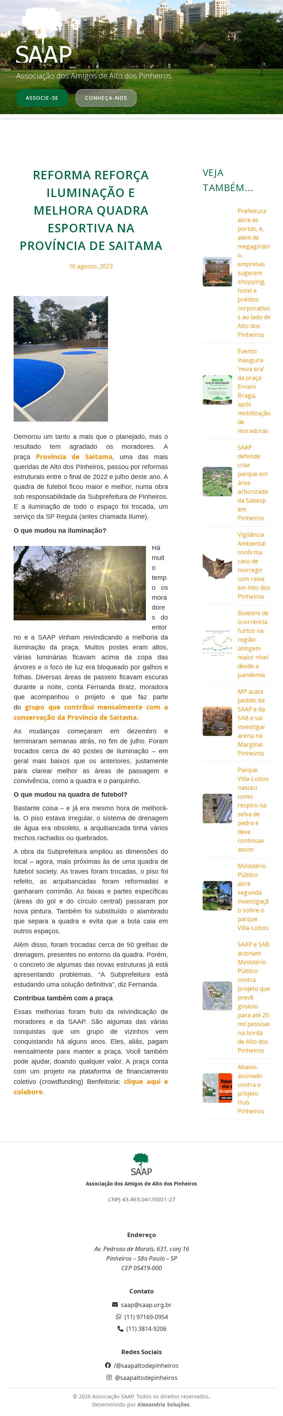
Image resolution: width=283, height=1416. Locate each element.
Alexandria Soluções (163, 1404)
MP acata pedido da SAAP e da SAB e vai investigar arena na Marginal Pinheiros (251, 722)
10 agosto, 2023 (91, 266)
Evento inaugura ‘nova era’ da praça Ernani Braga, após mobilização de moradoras (254, 391)
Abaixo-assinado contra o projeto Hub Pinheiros (251, 1089)
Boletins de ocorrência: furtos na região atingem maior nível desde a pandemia (253, 644)
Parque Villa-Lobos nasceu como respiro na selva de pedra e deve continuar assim (253, 809)
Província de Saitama (74, 456)
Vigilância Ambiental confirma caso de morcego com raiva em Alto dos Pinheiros (254, 565)
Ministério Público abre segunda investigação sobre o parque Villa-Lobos (253, 897)
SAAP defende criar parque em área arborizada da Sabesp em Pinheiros (253, 482)
